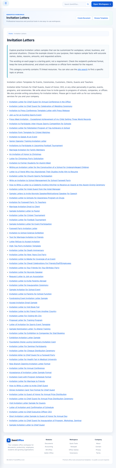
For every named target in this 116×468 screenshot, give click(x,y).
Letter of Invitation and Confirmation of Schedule (31, 407)
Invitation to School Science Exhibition (26, 233)
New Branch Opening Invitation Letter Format (29, 364)
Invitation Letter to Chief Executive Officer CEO (30, 412)
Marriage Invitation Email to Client (24, 206)
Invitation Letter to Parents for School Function (30, 294)
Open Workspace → (102, 4)
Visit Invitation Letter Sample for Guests (27, 403)
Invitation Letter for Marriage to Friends (27, 381)
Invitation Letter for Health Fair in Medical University (33, 359)
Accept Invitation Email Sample (23, 303)
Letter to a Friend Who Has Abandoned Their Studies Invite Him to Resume (43, 172)
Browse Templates (101, 18)
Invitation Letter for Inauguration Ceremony (28, 285)
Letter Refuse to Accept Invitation (24, 241)
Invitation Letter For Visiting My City (25, 316)
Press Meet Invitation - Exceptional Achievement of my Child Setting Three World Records (50, 119)
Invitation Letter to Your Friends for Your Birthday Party (34, 268)
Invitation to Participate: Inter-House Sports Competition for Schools (40, 124)
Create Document (84, 18)
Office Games (74, 450)
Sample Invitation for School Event (24, 289)
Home (11, 33)
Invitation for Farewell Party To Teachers (27, 202)
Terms (98, 453)
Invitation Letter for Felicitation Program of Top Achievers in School (39, 128)
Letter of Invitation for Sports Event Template (29, 324)
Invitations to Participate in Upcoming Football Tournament (36, 145)
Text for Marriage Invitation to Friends (26, 237)
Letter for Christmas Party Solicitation (26, 158)
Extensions (74, 453)
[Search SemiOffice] (88, 4)
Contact (98, 446)
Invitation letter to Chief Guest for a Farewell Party (32, 355)
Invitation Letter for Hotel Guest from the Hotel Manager (34, 189)
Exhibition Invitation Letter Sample (24, 338)
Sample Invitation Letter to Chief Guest (27, 425)
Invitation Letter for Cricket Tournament (27, 215)
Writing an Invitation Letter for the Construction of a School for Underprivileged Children (49, 167)
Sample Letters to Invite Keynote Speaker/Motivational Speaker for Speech (43, 193)
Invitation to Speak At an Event (23, 137)
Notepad (74, 446)
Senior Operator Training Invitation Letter (27, 141)
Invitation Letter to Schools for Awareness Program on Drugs (36, 198)
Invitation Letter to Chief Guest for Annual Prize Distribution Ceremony (41, 399)
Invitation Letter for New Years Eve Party (27, 254)
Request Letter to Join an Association (26, 276)
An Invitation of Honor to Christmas (25, 154)
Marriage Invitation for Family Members (27, 150)
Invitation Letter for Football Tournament (27, 220)
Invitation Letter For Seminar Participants (27, 346)
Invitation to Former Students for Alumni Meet (30, 163)
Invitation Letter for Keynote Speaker (26, 272)
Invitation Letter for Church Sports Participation (30, 176)
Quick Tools (74, 443)
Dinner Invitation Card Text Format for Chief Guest (32, 390)
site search (83, 69)
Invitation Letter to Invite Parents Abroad (27, 281)
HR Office (49, 450)
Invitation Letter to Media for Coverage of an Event (32, 259)
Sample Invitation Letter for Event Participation (30, 224)
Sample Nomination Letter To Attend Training (29, 329)
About (98, 443)
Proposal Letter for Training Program (25, 320)
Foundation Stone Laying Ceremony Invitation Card (32, 342)
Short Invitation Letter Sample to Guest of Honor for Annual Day (38, 416)
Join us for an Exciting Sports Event (25, 115)
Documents (49, 443)
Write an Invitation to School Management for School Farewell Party (40, 180)
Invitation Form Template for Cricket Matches (29, 132)
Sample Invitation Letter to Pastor (24, 211)
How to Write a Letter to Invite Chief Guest (28, 386)
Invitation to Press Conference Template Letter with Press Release (39, 110)
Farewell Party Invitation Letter (23, 228)
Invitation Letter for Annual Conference (27, 368)
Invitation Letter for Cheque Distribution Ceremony (32, 351)
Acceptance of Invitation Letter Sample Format (30, 372)
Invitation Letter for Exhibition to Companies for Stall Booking (37, 333)
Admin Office (48, 453)
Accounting (49, 446)
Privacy (98, 450)
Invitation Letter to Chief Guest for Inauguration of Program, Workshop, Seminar (45, 420)
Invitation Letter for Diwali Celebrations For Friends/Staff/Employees (40, 263)
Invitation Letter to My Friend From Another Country (32, 311)
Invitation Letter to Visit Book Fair (24, 307)
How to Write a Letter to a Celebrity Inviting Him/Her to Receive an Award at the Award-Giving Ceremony (57, 185)
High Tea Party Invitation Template (25, 246)
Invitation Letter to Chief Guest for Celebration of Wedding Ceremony (40, 106)
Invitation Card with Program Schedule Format (30, 377)
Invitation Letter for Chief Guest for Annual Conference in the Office (40, 102)
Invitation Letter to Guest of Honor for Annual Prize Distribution (37, 394)
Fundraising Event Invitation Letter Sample (28, 298)
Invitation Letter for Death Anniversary (26, 250)
